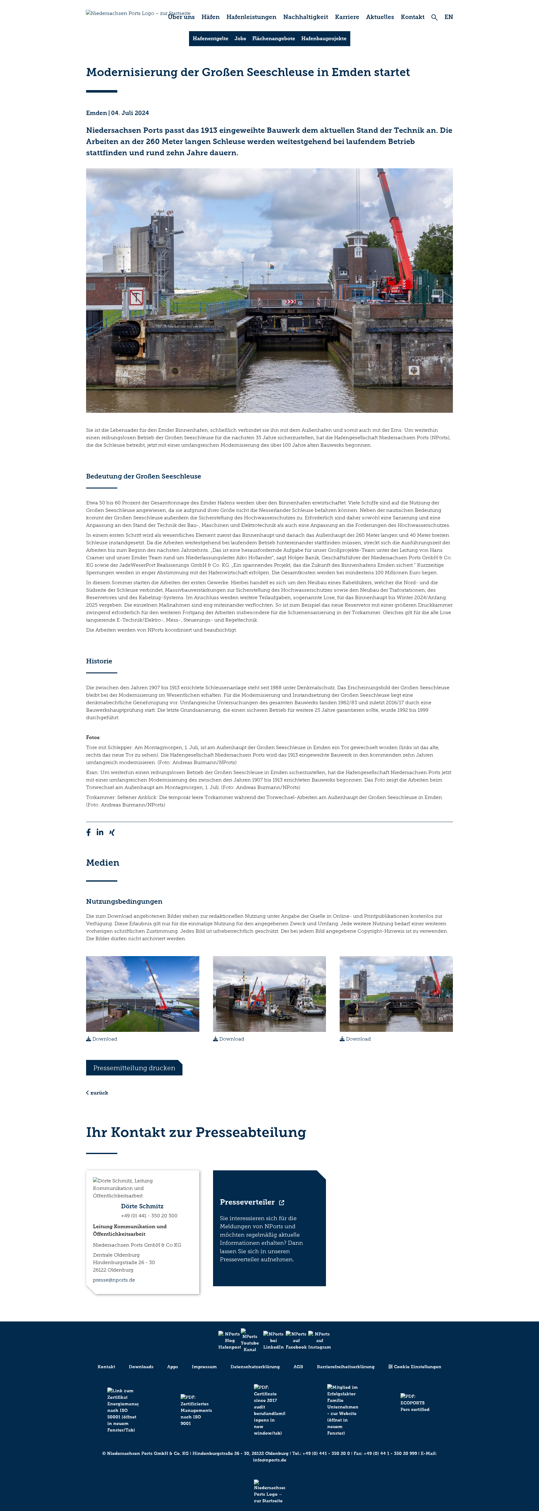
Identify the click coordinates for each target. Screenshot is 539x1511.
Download (104, 1039)
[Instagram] (314, 1340)
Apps (172, 1366)
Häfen (211, 17)
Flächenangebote (273, 38)
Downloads (141, 1366)
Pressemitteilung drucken (134, 1068)
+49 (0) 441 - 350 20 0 (326, 1453)
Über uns (181, 17)
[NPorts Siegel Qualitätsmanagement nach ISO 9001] (196, 1410)
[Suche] (434, 17)
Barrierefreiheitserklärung (346, 1366)
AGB (298, 1366)
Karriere (347, 17)
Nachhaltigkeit (305, 17)
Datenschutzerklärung (255, 1366)
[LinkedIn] (269, 1340)
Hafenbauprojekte (324, 38)
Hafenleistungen (251, 17)
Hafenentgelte (210, 38)
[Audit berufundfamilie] (269, 1410)
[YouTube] (247, 1340)
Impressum (204, 1366)
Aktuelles (380, 17)
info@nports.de (269, 1460)
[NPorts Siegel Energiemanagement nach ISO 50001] (122, 1410)
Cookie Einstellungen (417, 1366)
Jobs (240, 38)
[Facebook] (292, 1340)
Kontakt (413, 17)
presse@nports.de (114, 1280)
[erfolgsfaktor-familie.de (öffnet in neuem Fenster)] (343, 1410)
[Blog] (224, 1340)
